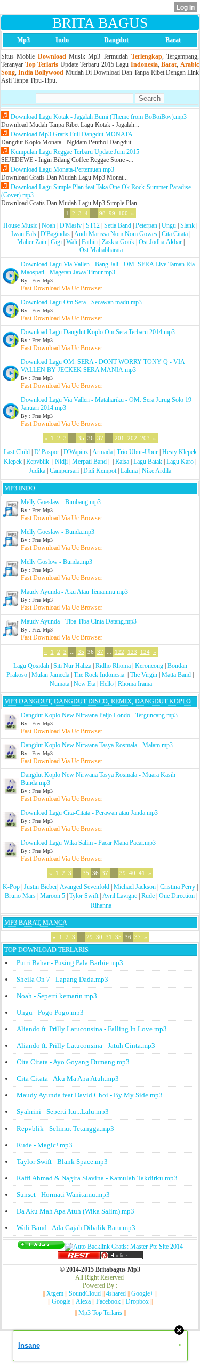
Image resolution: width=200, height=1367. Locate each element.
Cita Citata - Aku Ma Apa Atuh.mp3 (68, 1078)
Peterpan (146, 225)
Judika (37, 470)
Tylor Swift (83, 896)
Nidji (61, 461)
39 (122, 873)
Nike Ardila (156, 470)
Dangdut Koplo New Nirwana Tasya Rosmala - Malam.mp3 (97, 745)
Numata (59, 683)
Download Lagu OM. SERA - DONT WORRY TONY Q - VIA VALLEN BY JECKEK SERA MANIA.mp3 (103, 366)
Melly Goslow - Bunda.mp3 (56, 561)
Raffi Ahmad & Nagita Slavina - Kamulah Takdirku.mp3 (97, 1178)
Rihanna (101, 905)
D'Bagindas (55, 234)
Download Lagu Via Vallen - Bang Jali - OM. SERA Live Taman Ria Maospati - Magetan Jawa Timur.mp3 (108, 268)
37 (100, 438)
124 (145, 652)
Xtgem (54, 1293)
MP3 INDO (19, 488)
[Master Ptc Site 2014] (124, 1246)
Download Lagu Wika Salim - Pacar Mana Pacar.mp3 (88, 842)
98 (102, 213)
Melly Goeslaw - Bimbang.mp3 (61, 502)
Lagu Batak (147, 461)
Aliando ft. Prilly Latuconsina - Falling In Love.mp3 (92, 1029)
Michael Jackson (135, 887)
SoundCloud (85, 1293)
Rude (148, 896)
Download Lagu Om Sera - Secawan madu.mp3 (81, 302)
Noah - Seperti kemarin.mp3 (57, 996)
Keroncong (149, 665)
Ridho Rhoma (113, 665)
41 (142, 873)
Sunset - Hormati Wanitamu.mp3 (63, 1195)
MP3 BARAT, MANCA (35, 922)
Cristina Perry (177, 887)
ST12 (93, 225)
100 (123, 213)
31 (109, 937)
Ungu (169, 225)
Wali (71, 242)
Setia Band (117, 225)
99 (112, 213)
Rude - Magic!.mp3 (45, 1145)
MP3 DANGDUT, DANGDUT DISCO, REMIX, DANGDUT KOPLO (97, 701)
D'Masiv (71, 225)
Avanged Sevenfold (84, 887)
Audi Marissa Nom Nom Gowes (115, 234)
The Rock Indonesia (100, 674)
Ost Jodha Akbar (160, 242)
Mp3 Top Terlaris (100, 1312)
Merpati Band (89, 461)
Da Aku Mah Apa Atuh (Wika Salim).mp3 (75, 1211)
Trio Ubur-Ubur (137, 452)
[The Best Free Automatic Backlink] (79, 1257)
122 (119, 652)
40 (132, 873)
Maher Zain (31, 242)
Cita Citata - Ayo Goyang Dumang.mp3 (73, 1062)
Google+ (142, 1293)
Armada (102, 452)
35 (81, 438)
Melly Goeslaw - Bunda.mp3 (57, 532)
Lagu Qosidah (31, 665)
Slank (187, 225)
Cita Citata (175, 234)
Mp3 (23, 40)
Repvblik (37, 461)
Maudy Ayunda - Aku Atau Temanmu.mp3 (74, 591)
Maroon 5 (52, 896)
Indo (62, 40)
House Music (20, 225)
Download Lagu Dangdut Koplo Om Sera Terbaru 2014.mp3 (98, 332)
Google (61, 1301)
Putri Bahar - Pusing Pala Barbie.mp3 (70, 963)
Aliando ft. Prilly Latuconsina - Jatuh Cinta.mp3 (86, 1045)
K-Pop (11, 887)
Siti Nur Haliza (72, 665)
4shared (116, 1293)
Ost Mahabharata (101, 250)
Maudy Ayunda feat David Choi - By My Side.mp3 (90, 1095)
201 (119, 438)
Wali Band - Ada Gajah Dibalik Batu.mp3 (76, 1228)
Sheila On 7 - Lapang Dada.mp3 (62, 979)
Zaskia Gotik (118, 242)
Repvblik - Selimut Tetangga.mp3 (65, 1129)
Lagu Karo (180, 461)
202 (132, 438)
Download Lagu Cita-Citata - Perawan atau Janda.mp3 (89, 812)
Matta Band (176, 674)
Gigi (56, 242)
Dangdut (116, 40)
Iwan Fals (23, 234)
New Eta (84, 683)
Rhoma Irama (135, 683)
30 (99, 937)
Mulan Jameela (50, 674)
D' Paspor (46, 452)
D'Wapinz (75, 452)
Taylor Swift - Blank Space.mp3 (62, 1162)
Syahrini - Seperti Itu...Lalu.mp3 (63, 1111)
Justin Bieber (40, 887)
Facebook (108, 1301)
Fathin (90, 242)
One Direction (177, 896)
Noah (48, 225)
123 (132, 652)
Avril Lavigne (119, 896)
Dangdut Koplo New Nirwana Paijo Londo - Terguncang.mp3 (99, 715)
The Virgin (143, 674)
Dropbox (137, 1301)
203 (145, 438)
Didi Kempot (99, 470)
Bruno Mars (20, 896)
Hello (107, 683)
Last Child (17, 452)
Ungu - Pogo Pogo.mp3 (50, 1012)
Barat (173, 40)
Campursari (64, 470)
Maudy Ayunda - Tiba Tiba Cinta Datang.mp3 (79, 621)
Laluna (129, 470)
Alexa (83, 1301)
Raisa (122, 461)
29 (89, 937)
